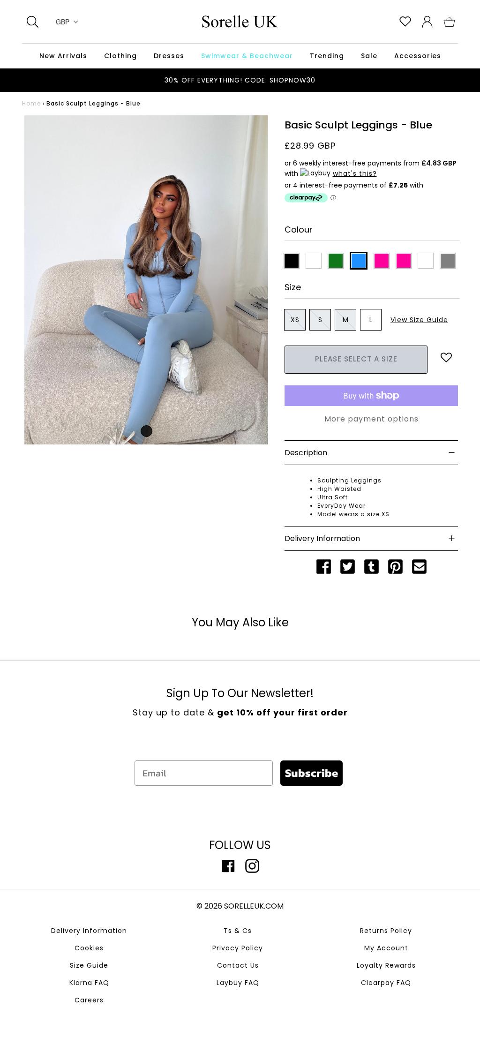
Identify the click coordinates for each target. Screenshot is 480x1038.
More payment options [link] (371, 419)
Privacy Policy (237, 948)
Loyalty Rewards (386, 965)
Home (31, 103)
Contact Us (238, 965)
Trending (327, 55)
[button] (449, 21)
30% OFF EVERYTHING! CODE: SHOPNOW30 (240, 80)
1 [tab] (146, 431)
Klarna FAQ (89, 982)
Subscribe (311, 773)
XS (295, 319)
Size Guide (89, 965)
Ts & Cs (238, 930)
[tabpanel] (146, 279)
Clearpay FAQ (386, 982)
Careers (89, 1000)
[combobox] (65, 21)
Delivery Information (89, 930)
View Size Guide (419, 319)
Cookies (89, 948)
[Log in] (427, 21)
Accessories (417, 55)
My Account (386, 948)
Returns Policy (386, 930)
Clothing (120, 55)
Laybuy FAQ (238, 982)
